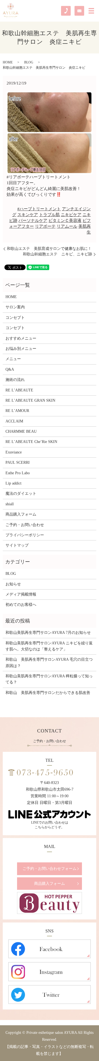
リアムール (67, 226)
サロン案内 (15, 307)
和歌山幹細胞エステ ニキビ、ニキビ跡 (57, 254)
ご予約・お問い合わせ (25, 525)
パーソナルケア (32, 220)
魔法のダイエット (21, 493)
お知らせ (13, 584)
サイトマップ (17, 545)
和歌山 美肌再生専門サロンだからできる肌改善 (48, 693)
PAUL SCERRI (18, 462)
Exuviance (14, 452)
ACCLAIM (14, 421)
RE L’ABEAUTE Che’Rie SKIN (31, 442)
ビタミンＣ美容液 (64, 220)
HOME (8, 62)
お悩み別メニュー (21, 349)
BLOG (28, 62)
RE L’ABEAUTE (19, 390)
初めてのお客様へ (21, 605)
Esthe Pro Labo (18, 473)
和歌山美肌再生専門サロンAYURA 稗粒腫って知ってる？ (49, 679)
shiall (10, 504)
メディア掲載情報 (21, 594)
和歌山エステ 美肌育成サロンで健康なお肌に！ (49, 249)
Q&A (10, 369)
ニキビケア (71, 214)
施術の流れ (15, 380)
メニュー (13, 359)
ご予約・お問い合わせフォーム (49, 869)
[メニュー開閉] (91, 11)
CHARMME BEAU (21, 431)
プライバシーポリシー (25, 535)
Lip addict (13, 483)
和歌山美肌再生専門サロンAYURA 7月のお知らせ (48, 633)
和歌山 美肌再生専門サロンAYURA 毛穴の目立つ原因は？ (49, 662)
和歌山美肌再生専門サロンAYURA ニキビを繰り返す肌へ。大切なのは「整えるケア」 (49, 646)
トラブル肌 (49, 214)
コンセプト (15, 318)
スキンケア (27, 214)
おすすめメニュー (21, 338)
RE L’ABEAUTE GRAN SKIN (30, 400)
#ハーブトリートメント (39, 209)
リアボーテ (45, 226)
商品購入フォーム (21, 514)
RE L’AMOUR (17, 411)
